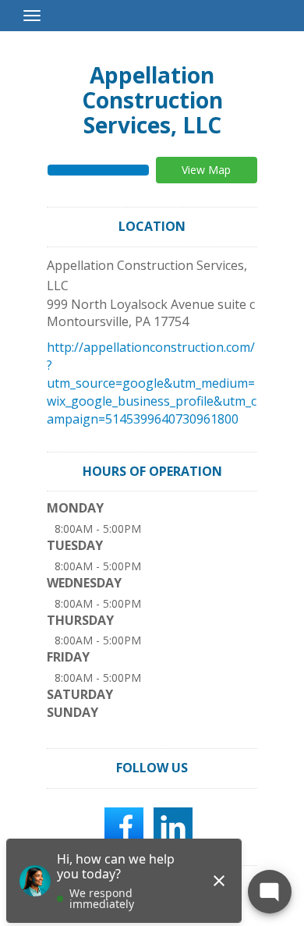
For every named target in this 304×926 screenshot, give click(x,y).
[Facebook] (123, 825)
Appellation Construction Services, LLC (152, 100)
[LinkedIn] (173, 825)
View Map (206, 169)
